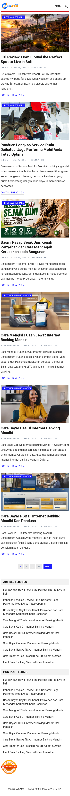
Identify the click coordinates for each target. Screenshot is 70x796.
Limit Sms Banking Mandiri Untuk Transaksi (28, 662)
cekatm (4, 67)
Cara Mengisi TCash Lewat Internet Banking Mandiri (33, 620)
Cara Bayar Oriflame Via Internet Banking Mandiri (31, 643)
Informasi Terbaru (14, 17)
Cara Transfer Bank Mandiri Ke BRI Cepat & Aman (32, 656)
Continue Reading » (12, 95)
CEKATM (20, 788)
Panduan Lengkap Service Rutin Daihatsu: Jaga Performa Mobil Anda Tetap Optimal (31, 149)
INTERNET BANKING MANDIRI (17, 295)
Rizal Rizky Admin (10, 345)
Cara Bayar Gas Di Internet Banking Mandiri (28, 626)
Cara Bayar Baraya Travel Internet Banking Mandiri (32, 649)
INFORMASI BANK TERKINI (49, 788)
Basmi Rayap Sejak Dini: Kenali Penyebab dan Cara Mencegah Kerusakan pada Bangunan (26, 247)
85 (39, 566)
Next (47, 566)
